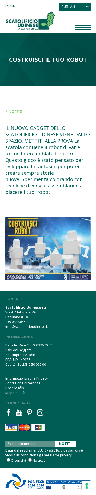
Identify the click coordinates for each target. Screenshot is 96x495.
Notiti (65, 443)
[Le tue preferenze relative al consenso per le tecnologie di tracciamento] (87, 486)
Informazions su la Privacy (26, 378)
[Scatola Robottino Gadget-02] (48, 242)
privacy (66, 455)
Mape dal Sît (15, 392)
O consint (18, 460)
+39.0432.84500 (17, 321)
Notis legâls (14, 387)
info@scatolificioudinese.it (26, 326)
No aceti (39, 460)
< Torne (13, 111)
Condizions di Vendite (23, 383)
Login (10, 6)
